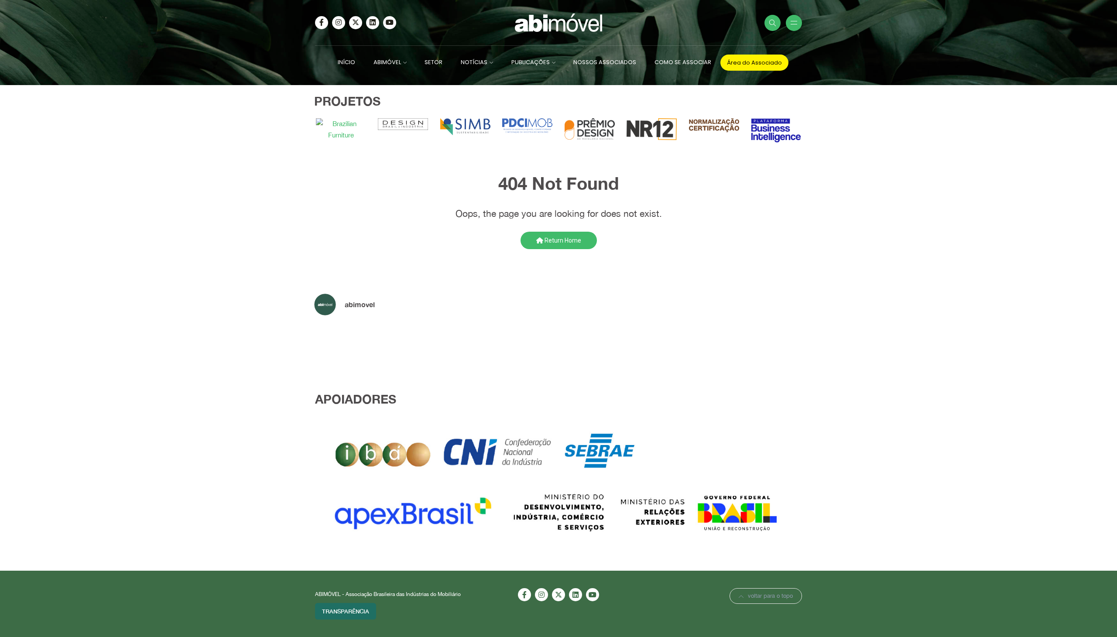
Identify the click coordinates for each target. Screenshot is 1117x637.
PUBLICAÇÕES (530, 62)
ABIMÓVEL (387, 62)
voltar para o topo (770, 595)
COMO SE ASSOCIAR (682, 62)
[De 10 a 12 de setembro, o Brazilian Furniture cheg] (434, 346)
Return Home (562, 240)
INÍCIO (346, 62)
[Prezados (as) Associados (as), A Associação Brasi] (351, 346)
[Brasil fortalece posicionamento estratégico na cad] (766, 346)
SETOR (433, 62)
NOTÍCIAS (474, 62)
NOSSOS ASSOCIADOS (604, 62)
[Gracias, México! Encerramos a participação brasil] (517, 346)
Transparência (345, 611)
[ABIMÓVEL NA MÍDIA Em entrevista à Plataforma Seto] (683, 346)
